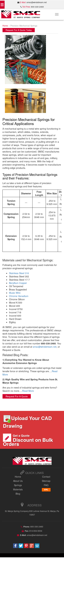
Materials (18, 489)
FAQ (46, 485)
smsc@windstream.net (37, 2)
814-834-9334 (35, 530)
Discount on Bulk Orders (28, 440)
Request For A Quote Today (19, 30)
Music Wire (15, 292)
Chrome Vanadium (18, 296)
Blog (18, 493)
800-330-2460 (37, 6)
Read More (28, 390)
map (46, 480)
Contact (46, 476)
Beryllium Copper (18, 283)
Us (18, 480)
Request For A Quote (17, 396)
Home (5, 25)
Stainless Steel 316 (19, 273)
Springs (18, 485)
